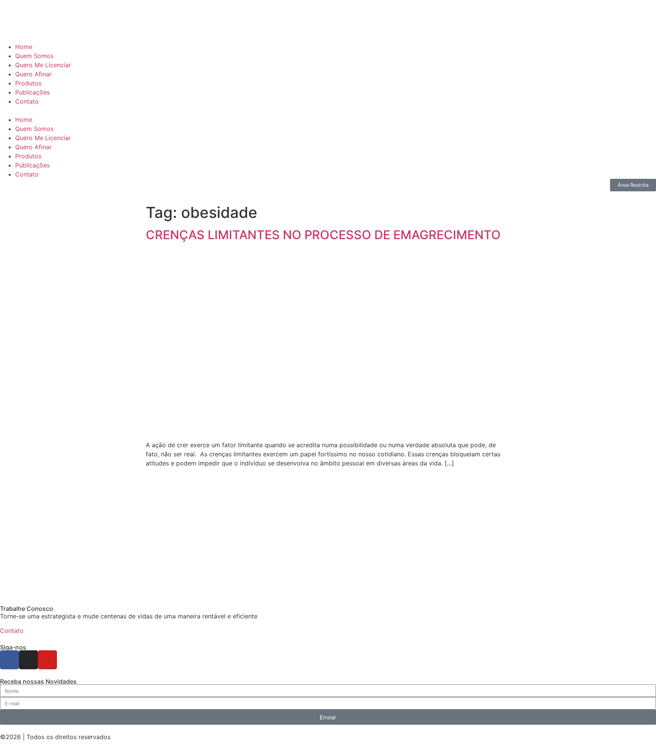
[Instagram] (28, 659)
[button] (328, 110)
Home (23, 46)
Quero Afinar (33, 74)
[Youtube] (47, 659)
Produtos (28, 83)
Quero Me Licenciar (43, 65)
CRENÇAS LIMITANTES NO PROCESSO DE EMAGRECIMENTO (323, 234)
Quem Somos (34, 56)
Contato (27, 101)
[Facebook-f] (9, 659)
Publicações (32, 92)
